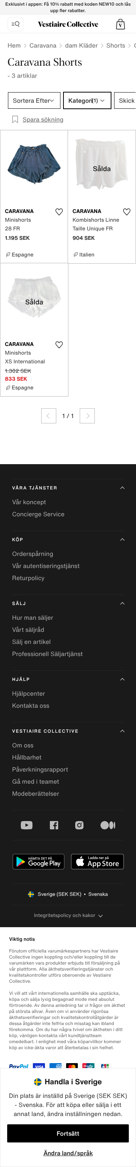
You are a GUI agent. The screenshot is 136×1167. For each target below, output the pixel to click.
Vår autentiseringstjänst (46, 565)
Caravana (42, 45)
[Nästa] (87, 415)
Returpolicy (28, 577)
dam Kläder (81, 45)
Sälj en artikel (31, 641)
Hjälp (21, 679)
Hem (14, 45)
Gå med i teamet (35, 781)
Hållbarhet (27, 757)
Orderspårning (32, 553)
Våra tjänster (34, 488)
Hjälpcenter (28, 693)
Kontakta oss (30, 705)
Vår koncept (29, 501)
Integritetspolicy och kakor (64, 915)
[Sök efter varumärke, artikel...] (15, 24)
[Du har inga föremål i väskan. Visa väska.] (120, 24)
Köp (17, 540)
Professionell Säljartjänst (47, 653)
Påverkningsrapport (40, 769)
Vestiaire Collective (45, 731)
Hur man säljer (32, 617)
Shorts (116, 45)
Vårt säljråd (28, 629)
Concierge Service (38, 514)
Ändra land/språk (68, 1153)
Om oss (23, 745)
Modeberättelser (35, 793)
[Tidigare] (48, 415)
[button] (120, 24)
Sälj (19, 603)
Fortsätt (68, 1133)
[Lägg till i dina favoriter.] (58, 211)
